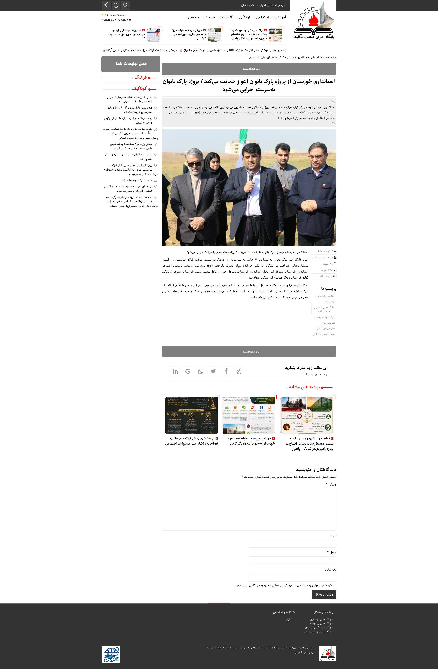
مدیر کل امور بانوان (326, 328)
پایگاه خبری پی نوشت (320, 623)
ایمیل (331, 552)
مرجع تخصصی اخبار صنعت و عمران (263, 5)
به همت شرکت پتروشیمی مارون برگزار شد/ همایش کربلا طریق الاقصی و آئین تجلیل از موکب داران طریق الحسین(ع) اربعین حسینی (132, 201)
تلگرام (289, 619)
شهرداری (254, 57)
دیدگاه (331, 484)
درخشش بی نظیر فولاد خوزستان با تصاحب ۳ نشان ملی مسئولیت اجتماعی (191, 441)
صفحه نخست (328, 57)
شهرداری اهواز (328, 323)
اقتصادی (227, 17)
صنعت (210, 17)
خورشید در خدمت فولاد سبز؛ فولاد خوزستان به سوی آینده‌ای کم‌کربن (189, 34)
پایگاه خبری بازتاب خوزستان (317, 632)
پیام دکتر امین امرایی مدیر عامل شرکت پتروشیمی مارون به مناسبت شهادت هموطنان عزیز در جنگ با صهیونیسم (131, 169)
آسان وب (298, 652)
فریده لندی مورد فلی (323, 257)
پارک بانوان (330, 302)
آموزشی (280, 17)
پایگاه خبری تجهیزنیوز (320, 619)
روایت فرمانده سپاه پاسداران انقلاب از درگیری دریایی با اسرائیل (128, 120)
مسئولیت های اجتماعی (324, 334)
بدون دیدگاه (326, 276)
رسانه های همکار (323, 612)
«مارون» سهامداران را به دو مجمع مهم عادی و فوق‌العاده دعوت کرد (126, 34)
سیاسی (193, 17)
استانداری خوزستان (297, 57)
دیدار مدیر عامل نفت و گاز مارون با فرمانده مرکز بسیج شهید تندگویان (129, 110)
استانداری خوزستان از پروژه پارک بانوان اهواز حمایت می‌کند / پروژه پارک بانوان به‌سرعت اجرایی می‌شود (249, 85)
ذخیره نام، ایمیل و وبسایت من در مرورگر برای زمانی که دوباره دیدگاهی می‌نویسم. (284, 585)
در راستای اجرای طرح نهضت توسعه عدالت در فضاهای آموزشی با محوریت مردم (128, 188)
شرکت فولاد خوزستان (272, 57)
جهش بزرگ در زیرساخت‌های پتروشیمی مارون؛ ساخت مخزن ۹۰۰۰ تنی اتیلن (131, 146)
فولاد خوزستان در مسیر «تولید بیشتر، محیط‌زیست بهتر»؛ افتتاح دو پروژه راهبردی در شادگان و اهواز (249, 34)
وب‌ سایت (330, 569)
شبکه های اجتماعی (284, 612)
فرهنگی (244, 17)
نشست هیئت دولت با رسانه (138, 180)
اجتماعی (262, 17)
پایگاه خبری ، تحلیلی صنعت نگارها (324, 309)
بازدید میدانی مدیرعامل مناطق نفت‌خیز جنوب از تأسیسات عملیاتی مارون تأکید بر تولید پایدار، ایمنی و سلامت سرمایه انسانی (130, 133)
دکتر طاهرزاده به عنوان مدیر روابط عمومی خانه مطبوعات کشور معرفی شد (129, 99)
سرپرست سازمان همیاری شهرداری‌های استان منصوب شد (128, 156)
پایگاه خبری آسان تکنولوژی (318, 628)
